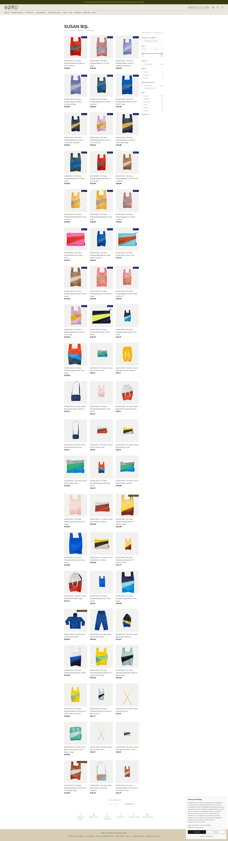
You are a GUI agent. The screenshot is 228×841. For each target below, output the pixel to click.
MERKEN (77, 13)
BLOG (94, 13)
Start (66, 30)
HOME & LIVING (17, 13)
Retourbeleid (119, 836)
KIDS (65, 13)
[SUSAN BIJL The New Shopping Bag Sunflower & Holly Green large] (101, 656)
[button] (11, 7)
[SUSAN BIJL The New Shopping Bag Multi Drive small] (127, 315)
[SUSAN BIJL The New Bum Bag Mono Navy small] (75, 430)
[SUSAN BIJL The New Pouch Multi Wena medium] (127, 466)
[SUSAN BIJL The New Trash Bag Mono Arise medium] (127, 354)
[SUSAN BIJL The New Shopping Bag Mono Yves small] (101, 582)
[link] (206, 835)
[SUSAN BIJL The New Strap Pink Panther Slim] (101, 733)
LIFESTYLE (29, 13)
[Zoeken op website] (207, 7)
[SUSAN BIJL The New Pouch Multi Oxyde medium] (101, 505)
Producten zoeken (80, 818)
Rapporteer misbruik (152, 836)
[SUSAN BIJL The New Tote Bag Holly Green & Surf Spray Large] (75, 733)
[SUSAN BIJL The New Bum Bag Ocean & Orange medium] (101, 771)
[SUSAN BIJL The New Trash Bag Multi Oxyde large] (75, 582)
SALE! (71, 13)
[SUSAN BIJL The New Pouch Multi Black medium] (101, 543)
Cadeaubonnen (147, 817)
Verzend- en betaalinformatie (105, 836)
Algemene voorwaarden (76, 836)
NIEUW (7, 13)
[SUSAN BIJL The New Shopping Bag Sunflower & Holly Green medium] (75, 694)
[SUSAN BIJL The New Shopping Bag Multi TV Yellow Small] (127, 543)
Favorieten (121, 817)
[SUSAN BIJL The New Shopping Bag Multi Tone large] (75, 354)
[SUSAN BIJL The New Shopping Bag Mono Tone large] (75, 505)
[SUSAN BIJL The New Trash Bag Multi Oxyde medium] (127, 392)
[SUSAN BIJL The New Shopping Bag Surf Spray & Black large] (127, 656)
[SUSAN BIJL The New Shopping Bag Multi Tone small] (101, 466)
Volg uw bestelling (107, 818)
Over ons (128, 836)
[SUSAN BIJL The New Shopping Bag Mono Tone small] (101, 392)
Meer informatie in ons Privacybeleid (199, 825)
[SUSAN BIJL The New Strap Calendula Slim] (127, 694)
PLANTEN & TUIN (54, 13)
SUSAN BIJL (90, 30)
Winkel (72, 30)
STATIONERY (41, 13)
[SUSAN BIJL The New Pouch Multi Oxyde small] (101, 430)
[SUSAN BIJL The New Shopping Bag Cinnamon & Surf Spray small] (127, 771)
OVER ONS (86, 13)
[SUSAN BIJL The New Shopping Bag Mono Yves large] (75, 543)
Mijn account (94, 817)
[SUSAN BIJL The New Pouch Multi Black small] (127, 430)
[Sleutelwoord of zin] (143, 41)
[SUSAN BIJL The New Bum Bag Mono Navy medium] (75, 392)
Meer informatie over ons (196, 827)
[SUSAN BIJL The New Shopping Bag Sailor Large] (75, 656)
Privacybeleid (89, 836)
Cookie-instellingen (139, 836)
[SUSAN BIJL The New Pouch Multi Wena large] (75, 466)
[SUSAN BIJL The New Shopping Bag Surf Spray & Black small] (101, 694)
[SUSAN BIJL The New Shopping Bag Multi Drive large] (127, 582)
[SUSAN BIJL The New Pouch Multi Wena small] (101, 354)
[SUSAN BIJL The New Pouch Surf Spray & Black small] (127, 733)
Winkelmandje (134, 817)
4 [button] (116, 804)
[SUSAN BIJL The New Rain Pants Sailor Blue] (101, 620)
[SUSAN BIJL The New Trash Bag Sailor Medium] (127, 620)
